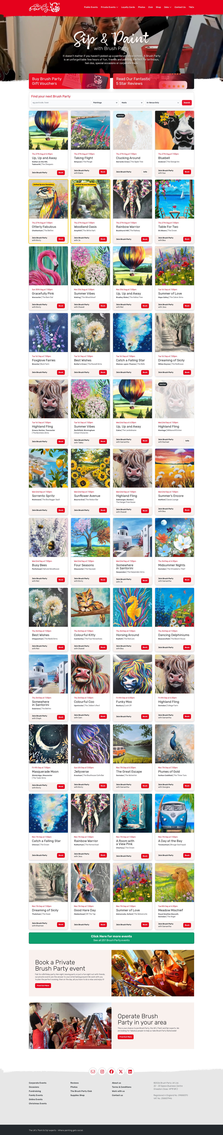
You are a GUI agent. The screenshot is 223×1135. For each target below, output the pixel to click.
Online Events (36, 1099)
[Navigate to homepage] (56, 7)
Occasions (34, 1087)
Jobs (166, 7)
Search (187, 103)
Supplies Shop (77, 1095)
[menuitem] (91, 7)
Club (150, 7)
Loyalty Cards (128, 7)
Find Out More (43, 985)
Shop (158, 7)
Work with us (118, 1091)
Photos (141, 7)
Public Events (91, 7)
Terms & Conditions (121, 1087)
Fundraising (35, 1091)
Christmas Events (38, 1103)
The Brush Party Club (81, 1091)
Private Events (108, 7)
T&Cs (191, 7)
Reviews (74, 1083)
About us (116, 1083)
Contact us (117, 1095)
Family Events (36, 1095)
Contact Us (180, 7)
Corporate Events (37, 1083)
